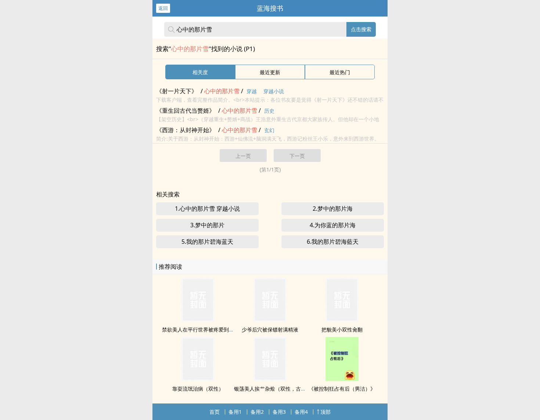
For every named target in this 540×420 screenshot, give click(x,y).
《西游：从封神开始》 (185, 130)
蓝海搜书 (270, 8)
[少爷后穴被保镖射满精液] (270, 320)
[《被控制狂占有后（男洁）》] (342, 379)
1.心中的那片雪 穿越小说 (207, 208)
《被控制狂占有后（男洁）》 (342, 388)
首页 (214, 411)
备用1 (235, 411)
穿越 (251, 91)
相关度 (200, 72)
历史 (269, 110)
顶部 (325, 411)
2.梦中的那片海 (333, 208)
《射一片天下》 (176, 91)
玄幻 (269, 130)
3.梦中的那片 (207, 225)
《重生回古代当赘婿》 (185, 110)
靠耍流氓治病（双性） (198, 388)
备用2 (257, 411)
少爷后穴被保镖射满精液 (270, 329)
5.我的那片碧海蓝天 (207, 242)
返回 (163, 8)
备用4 (301, 411)
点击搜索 (361, 29)
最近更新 (270, 72)
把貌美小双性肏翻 (342, 329)
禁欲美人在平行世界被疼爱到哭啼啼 (203, 329)
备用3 (279, 411)
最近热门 (340, 72)
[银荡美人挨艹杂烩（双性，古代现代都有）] (270, 379)
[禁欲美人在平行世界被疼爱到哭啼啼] (198, 320)
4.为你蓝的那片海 (333, 225)
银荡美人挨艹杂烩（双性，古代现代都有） (283, 388)
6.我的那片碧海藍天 (333, 242)
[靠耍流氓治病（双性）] (198, 379)
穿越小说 (273, 91)
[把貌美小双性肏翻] (342, 320)
